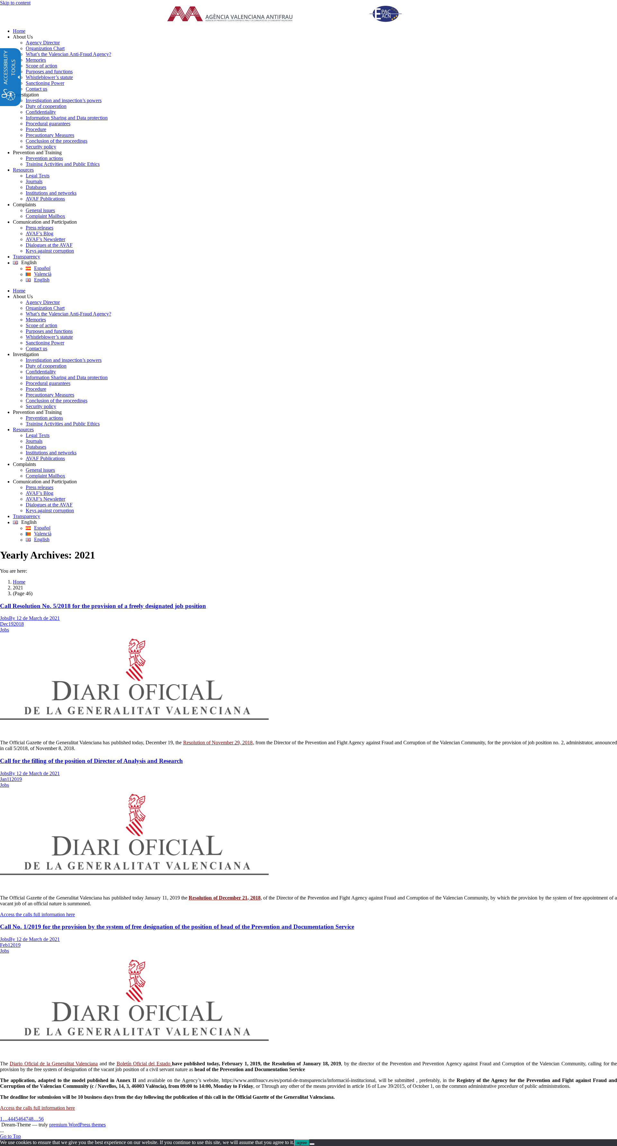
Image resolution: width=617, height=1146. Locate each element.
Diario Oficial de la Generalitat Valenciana (54, 1063)
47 (25, 1119)
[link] (292, 14)
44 (10, 1119)
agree (302, 1142)
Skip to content (15, 2)
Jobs (4, 618)
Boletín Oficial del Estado (144, 1063)
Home (19, 582)
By (12, 618)
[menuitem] (315, 31)
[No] (312, 1144)
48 (30, 1119)
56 (41, 1119)
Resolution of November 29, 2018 (218, 742)
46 (20, 1119)
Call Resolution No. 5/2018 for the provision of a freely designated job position (103, 606)
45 (15, 1119)
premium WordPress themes (77, 1124)
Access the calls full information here (37, 914)
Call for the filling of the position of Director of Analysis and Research (91, 760)
